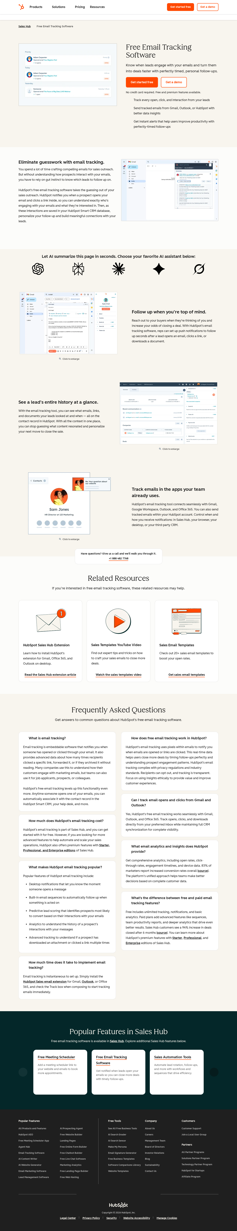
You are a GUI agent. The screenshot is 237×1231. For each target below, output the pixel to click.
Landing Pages (68, 1140)
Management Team (155, 1140)
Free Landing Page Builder (74, 1171)
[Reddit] (140, 1194)
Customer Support (191, 1128)
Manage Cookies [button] (167, 1218)
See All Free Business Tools (122, 1128)
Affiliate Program (191, 1176)
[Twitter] (118, 1194)
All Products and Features (32, 1128)
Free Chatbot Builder (71, 1153)
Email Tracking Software (31, 1153)
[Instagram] (97, 1194)
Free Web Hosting (69, 1177)
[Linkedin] (129, 1194)
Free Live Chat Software (73, 1159)
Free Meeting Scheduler (56, 1057)
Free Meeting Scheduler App (34, 1140)
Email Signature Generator (122, 1153)
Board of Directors (155, 1147)
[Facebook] (86, 1194)
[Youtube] (107, 1194)
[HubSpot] (21, 7)
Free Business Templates (121, 1159)
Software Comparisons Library (124, 1165)
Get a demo (209, 7)
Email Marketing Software (32, 1171)
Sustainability (152, 1165)
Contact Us (150, 1171)
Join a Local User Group (194, 1134)
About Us (150, 1128)
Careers (149, 1134)
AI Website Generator (30, 1165)
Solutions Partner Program (196, 1158)
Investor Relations (154, 1153)
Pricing (80, 7)
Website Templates (118, 1171)
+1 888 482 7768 (118, 558)
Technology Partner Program (197, 1164)
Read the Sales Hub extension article (50, 674)
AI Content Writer (28, 1159)
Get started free (182, 7)
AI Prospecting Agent (71, 1128)
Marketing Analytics (70, 1165)
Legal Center (68, 1218)
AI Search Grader (117, 1134)
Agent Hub (24, 1147)
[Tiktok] (150, 1194)
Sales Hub (25, 26)
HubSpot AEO (26, 1134)
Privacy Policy (91, 1218)
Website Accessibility (136, 1218)
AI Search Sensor (117, 1140)
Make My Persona (117, 1147)
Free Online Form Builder (73, 1147)
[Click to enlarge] (169, 190)
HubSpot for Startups (193, 1170)
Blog (147, 1159)
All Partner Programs (193, 1152)
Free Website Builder (71, 1134)
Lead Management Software (34, 1177)
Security (111, 1218)
